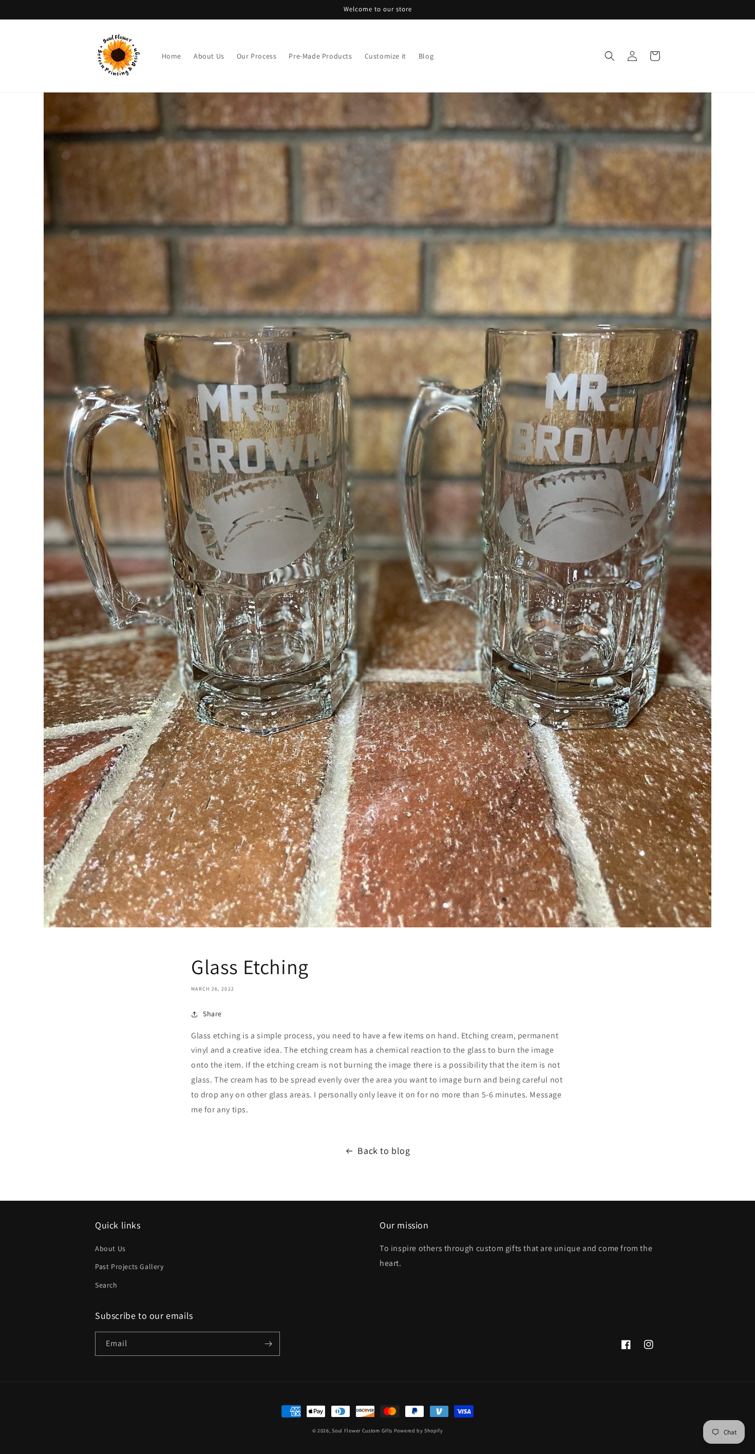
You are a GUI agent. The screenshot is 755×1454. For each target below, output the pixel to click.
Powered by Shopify (418, 1430)
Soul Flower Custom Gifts (362, 1430)
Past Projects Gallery (129, 1266)
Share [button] (212, 1013)
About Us (110, 1248)
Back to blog (383, 1151)
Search (106, 1285)
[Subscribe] (268, 1344)
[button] (609, 56)
